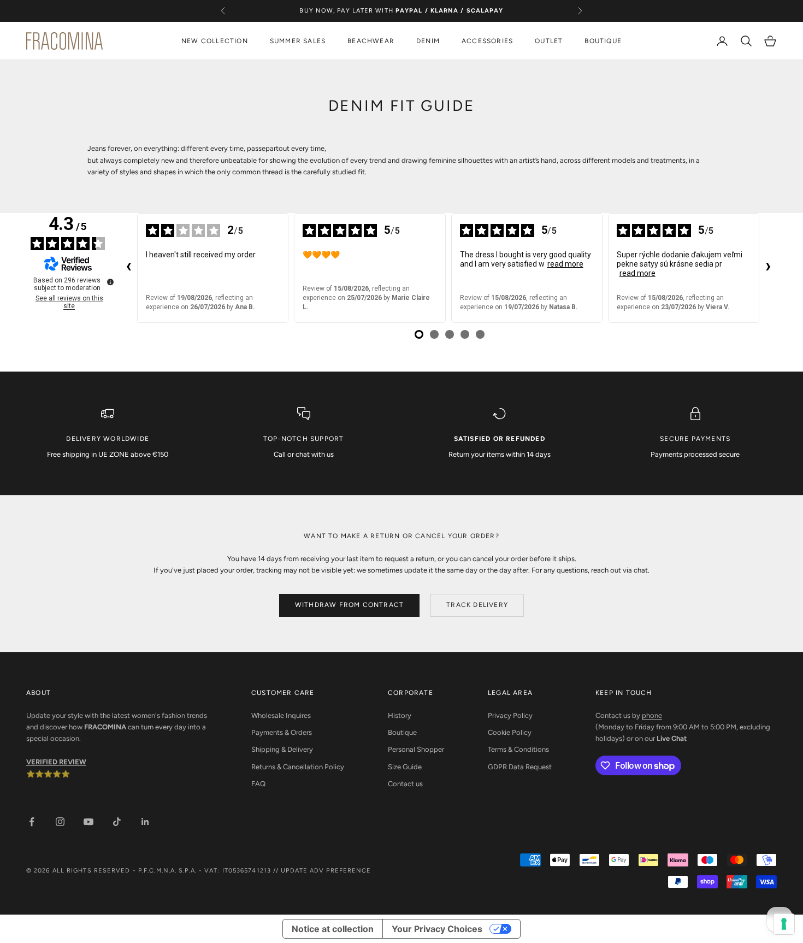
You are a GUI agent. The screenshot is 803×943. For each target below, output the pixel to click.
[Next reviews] (768, 267)
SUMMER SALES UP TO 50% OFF (402, 16)
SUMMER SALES (298, 41)
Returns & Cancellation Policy (297, 767)
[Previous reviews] (128, 267)
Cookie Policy (510, 732)
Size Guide (405, 767)
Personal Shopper (416, 749)
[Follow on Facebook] (31, 821)
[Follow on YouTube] (88, 821)
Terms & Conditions (518, 749)
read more (565, 264)
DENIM (428, 41)
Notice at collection (333, 928)
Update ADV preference (326, 870)
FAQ (258, 784)
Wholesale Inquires (281, 715)
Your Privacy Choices (437, 928)
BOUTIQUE (603, 41)
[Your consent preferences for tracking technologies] (784, 923)
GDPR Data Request (520, 767)
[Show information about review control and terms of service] (110, 282)
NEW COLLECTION (214, 41)
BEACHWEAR (370, 41)
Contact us (405, 784)
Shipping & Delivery (282, 749)
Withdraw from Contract (349, 605)
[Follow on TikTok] (116, 821)
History (399, 715)
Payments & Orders (281, 732)
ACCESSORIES (487, 41)
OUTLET (549, 41)
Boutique (402, 732)
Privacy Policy (510, 715)
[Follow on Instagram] (60, 821)
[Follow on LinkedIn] (145, 821)
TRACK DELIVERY (477, 605)
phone (652, 715)
